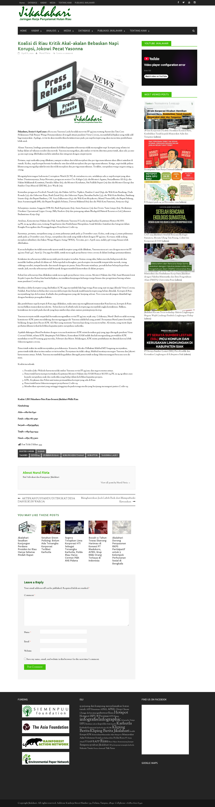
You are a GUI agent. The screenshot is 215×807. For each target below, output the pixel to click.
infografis (89, 719)
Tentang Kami (138, 30)
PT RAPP (88, 741)
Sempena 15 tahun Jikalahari (94, 745)
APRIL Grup (115, 709)
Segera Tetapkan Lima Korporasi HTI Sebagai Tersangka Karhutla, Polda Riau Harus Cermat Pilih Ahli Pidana (74, 549)
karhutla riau (101, 728)
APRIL (103, 709)
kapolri (113, 724)
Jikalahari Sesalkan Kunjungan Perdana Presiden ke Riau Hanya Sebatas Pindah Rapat (27, 546)
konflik (132, 731)
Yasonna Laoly (109, 455)
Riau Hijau (113, 741)
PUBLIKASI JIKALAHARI (85, 3)
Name (27, 632)
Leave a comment (65, 53)
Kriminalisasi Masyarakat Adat (103, 734)
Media (67, 30)
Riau (104, 741)
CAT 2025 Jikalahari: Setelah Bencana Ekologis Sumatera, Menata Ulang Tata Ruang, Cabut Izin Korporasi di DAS (166, 238)
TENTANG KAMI (65, 3)
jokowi (95, 724)
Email (27, 641)
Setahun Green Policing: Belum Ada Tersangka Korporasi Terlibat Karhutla (50, 545)
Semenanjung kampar (125, 742)
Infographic (109, 719)
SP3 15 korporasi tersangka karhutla (121, 745)
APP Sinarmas (93, 709)
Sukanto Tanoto (86, 748)
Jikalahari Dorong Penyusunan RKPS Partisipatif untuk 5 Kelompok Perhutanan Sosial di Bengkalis (119, 550)
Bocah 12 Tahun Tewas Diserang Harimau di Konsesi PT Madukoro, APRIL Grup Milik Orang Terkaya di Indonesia (98, 549)
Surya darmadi (99, 748)
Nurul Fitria (44, 53)
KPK (89, 734)
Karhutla (124, 724)
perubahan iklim (107, 738)
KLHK (109, 727)
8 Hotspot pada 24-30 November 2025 (161, 202)
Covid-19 (35, 455)
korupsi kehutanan (73, 455)
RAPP (96, 742)
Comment (29, 595)
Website (28, 651)
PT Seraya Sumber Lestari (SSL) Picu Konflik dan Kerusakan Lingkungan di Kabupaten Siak (167, 353)
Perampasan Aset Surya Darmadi (159, 169)
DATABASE (32, 3)
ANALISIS (51, 30)
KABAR (43, 3)
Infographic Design (128, 720)
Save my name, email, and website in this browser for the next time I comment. (63, 659)
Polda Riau (119, 738)
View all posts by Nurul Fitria (115, 482)
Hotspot (121, 712)
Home (22, 3)
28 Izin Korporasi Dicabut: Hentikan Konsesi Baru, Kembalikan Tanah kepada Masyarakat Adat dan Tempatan (168, 134)
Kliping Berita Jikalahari (109, 731)
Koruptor (93, 455)
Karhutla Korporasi (88, 727)
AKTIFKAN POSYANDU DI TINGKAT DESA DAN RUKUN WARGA (46, 500)
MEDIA (52, 3)
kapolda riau (104, 724)
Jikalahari (89, 724)
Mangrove (118, 735)
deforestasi (92, 713)
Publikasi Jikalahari (110, 30)
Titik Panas (110, 748)
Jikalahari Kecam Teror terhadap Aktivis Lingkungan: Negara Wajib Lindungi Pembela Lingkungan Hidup (169, 314)
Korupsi (83, 734)
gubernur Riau (51, 455)
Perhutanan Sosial (93, 737)
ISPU (82, 724)
